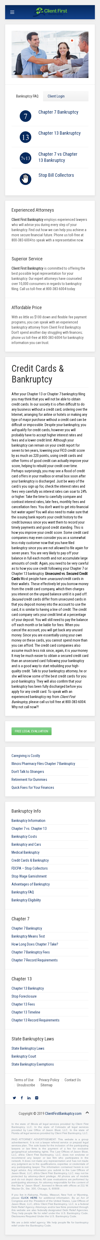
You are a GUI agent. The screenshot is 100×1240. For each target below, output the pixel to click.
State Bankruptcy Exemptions (33, 1064)
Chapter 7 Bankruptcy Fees (31, 952)
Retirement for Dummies (29, 780)
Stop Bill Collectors (56, 175)
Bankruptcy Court (24, 1056)
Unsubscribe (26, 1085)
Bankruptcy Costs (24, 836)
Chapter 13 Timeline (26, 1012)
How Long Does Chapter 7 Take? (35, 944)
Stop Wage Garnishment (29, 876)
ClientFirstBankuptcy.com (63, 1113)
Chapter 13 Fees (23, 1004)
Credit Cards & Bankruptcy (30, 860)
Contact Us (73, 1080)
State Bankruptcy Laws (28, 1048)
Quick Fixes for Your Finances (33, 787)
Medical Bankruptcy (25, 852)
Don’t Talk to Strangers (28, 772)
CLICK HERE (29, 1197)
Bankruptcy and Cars (26, 844)
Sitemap (47, 1085)
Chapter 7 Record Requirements (35, 960)
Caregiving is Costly (26, 756)
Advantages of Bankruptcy (31, 884)
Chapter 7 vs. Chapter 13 (29, 828)
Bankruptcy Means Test (28, 936)
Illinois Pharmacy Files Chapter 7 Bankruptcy (43, 764)
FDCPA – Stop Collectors (30, 868)
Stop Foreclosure (24, 996)
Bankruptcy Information (28, 821)
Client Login (56, 96)
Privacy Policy (49, 1080)
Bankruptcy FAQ (27, 96)
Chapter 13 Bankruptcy (59, 133)
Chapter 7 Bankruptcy (58, 112)
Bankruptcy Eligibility (26, 900)
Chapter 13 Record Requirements (35, 1020)
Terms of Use (24, 1080)
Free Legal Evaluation (31, 731)
